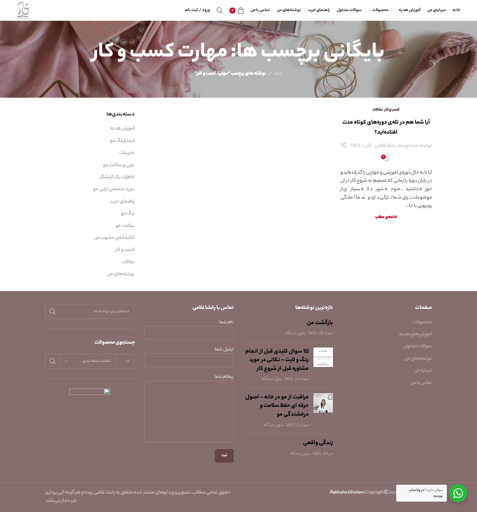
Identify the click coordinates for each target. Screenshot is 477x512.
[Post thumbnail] (323, 365)
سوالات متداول (418, 346)
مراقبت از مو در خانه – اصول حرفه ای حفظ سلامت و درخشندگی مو (277, 406)
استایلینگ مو (122, 141)
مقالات (378, 110)
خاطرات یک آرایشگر (117, 177)
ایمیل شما (224, 350)
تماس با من (421, 383)
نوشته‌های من (121, 274)
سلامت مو (125, 226)
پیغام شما (224, 377)
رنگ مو (128, 213)
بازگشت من (320, 323)
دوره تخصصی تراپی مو (114, 189)
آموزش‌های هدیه (415, 334)
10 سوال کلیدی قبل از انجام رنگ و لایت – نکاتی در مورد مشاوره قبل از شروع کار (277, 360)
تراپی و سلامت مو (119, 165)
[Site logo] (23, 10)
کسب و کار (392, 110)
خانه (278, 74)
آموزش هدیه (122, 128)
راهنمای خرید (122, 201)
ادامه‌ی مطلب (386, 217)
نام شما (226, 322)
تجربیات (127, 153)
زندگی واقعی (318, 443)
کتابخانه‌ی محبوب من (114, 238)
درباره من (423, 370)
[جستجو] (219, 10)
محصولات (422, 322)
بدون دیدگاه (296, 333)
